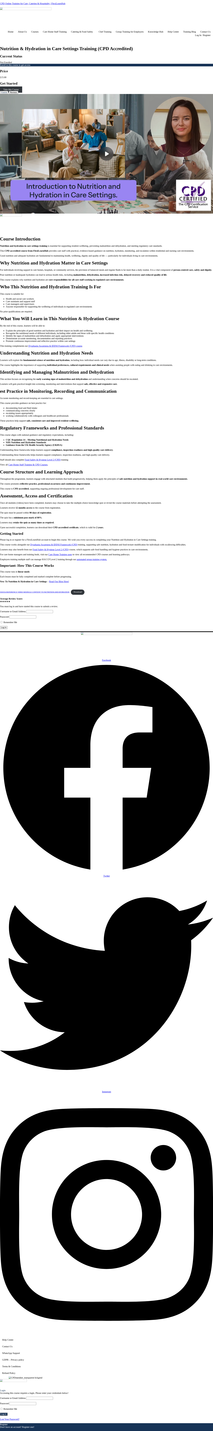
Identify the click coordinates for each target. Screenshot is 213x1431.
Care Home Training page (60, 554)
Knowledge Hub (155, 32)
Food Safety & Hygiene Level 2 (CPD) (43, 460)
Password (4, 617)
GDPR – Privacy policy (13, 1360)
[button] (83, 32)
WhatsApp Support (11, 1353)
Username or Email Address (13, 611)
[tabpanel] (106, 344)
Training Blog (189, 32)
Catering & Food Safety (82, 32)
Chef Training (105, 32)
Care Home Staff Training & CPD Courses (28, 464)
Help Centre (173, 32)
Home (10, 32)
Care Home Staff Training (55, 32)
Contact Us (205, 32)
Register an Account (9, 1429)
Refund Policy (8, 1373)
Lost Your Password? (9, 1419)
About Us (22, 32)
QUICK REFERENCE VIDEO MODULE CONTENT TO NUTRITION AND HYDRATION (34, 592)
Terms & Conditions (11, 1366)
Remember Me (10, 622)
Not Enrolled (6, 62)
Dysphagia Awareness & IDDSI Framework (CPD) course (55, 346)
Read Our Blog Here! (59, 581)
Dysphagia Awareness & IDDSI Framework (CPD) (54, 544)
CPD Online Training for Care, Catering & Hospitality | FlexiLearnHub (32, 3)
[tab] (4, 92)
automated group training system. (92, 559)
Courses (35, 32)
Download (78, 592)
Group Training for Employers (130, 32)
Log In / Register (203, 35)
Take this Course (11, 89)
